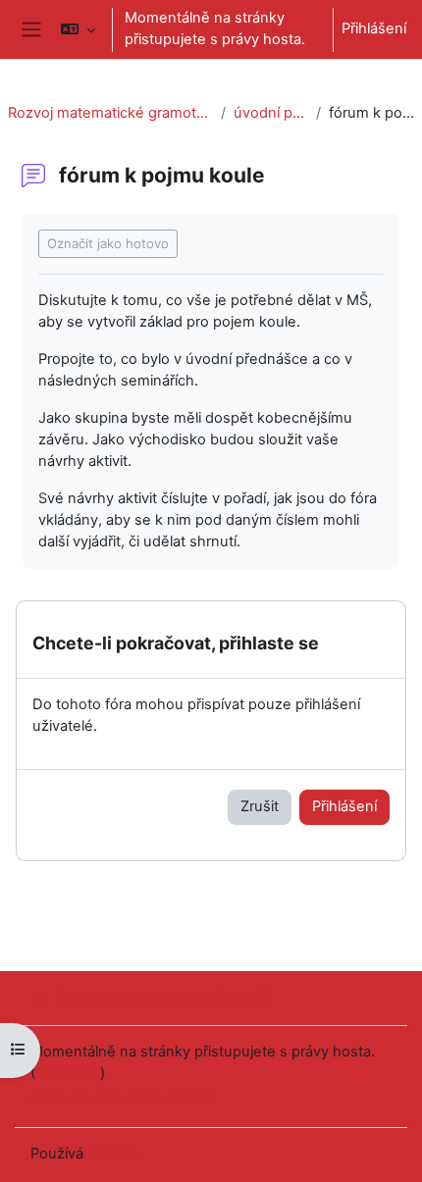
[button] (77, 29)
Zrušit (259, 806)
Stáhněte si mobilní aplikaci (121, 1097)
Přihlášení (374, 28)
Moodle (112, 1153)
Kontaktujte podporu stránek (153, 996)
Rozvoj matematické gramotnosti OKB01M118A (110, 113)
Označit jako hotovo (108, 243)
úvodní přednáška (271, 113)
